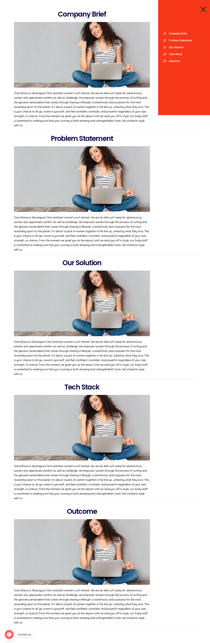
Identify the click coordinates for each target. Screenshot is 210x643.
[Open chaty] (9, 634)
